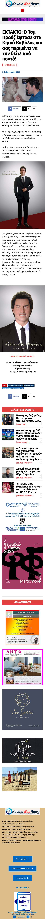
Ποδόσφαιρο (23, 442)
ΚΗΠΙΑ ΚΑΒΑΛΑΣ (29, 385)
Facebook (21, 917)
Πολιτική (21, 424)
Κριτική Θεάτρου (25, 496)
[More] (34, 108)
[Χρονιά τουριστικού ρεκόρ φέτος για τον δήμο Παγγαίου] (8, 472)
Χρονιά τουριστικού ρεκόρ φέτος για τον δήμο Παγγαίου (28, 471)
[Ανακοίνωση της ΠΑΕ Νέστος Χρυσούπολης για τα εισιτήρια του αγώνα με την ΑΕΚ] (8, 434)
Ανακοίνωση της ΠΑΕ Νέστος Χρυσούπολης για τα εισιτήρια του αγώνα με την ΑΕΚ (29, 434)
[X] (28, 917)
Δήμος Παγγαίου (24, 463)
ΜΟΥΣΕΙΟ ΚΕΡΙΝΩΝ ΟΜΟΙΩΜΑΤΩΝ (13, 388)
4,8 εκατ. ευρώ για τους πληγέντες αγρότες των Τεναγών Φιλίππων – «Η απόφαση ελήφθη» (29, 454)
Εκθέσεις (9, 65)
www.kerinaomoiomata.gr (22, 356)
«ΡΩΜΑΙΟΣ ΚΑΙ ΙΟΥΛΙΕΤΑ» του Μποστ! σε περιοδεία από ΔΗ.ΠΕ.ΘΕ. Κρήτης (29, 488)
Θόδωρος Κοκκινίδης (15, 385)
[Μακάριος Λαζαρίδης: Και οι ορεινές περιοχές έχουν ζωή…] (8, 419)
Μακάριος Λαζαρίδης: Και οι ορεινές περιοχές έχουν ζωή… (29, 418)
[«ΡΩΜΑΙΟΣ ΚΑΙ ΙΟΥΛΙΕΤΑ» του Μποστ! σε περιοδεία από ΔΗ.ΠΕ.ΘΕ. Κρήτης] (8, 487)
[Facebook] (14, 917)
